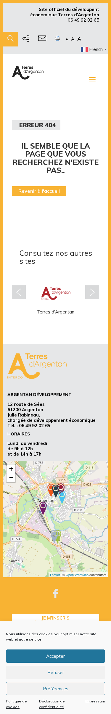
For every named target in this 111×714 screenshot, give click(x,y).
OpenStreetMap (77, 574)
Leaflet (55, 574)
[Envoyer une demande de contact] (42, 39)
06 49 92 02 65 (83, 20)
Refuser (55, 672)
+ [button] (11, 468)
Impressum (95, 701)
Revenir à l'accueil (39, 191)
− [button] (11, 477)
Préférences (55, 689)
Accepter (55, 656)
